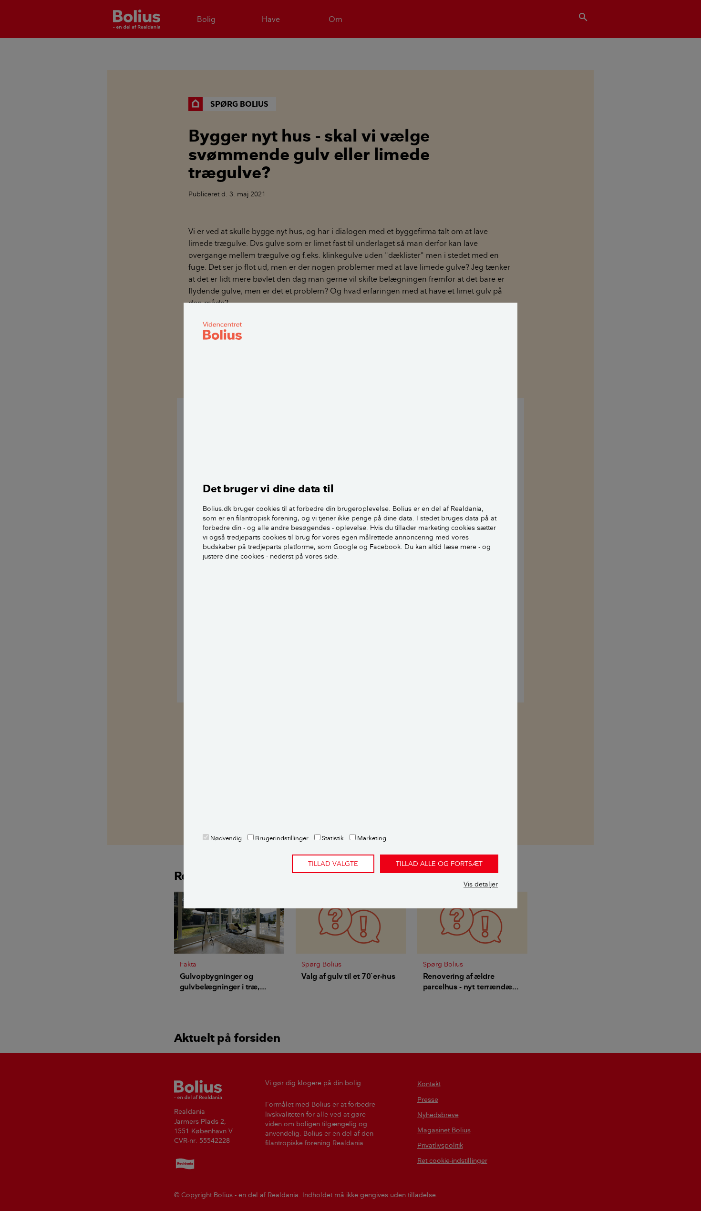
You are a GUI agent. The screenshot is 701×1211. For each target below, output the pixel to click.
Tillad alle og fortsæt (439, 863)
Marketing (371, 838)
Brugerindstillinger (281, 838)
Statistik (332, 838)
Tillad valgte (333, 863)
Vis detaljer (481, 884)
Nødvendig (225, 838)
